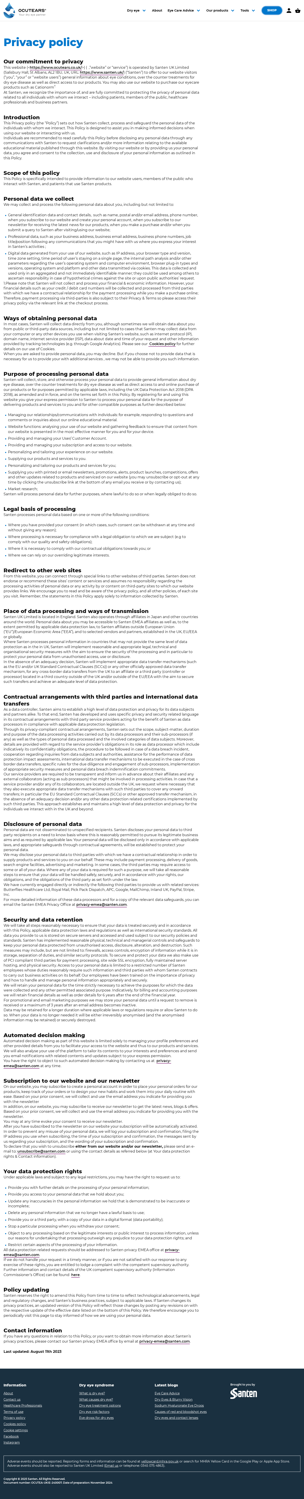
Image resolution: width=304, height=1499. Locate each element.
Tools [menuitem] (245, 10)
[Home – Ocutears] (25, 10)
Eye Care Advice (167, 1393)
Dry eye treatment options (100, 1406)
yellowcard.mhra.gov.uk (159, 1461)
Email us (111, 1466)
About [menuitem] (157, 10)
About (8, 1393)
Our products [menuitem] (217, 10)
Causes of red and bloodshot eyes (181, 1412)
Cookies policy (162, 344)
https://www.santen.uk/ (102, 72)
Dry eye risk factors (94, 1412)
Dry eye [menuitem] (133, 10)
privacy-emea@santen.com (101, 904)
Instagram (12, 1442)
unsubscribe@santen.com (41, 1151)
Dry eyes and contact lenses (176, 1418)
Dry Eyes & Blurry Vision (174, 1400)
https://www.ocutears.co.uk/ (56, 67)
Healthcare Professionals (23, 1406)
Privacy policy (14, 1418)
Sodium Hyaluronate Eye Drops (179, 1406)
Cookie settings (16, 1430)
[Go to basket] (297, 10)
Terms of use (13, 1412)
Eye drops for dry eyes (96, 1418)
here (75, 1275)
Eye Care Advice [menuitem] (181, 10)
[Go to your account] (289, 10)
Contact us (12, 1400)
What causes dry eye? (96, 1400)
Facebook (11, 1436)
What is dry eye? (92, 1393)
